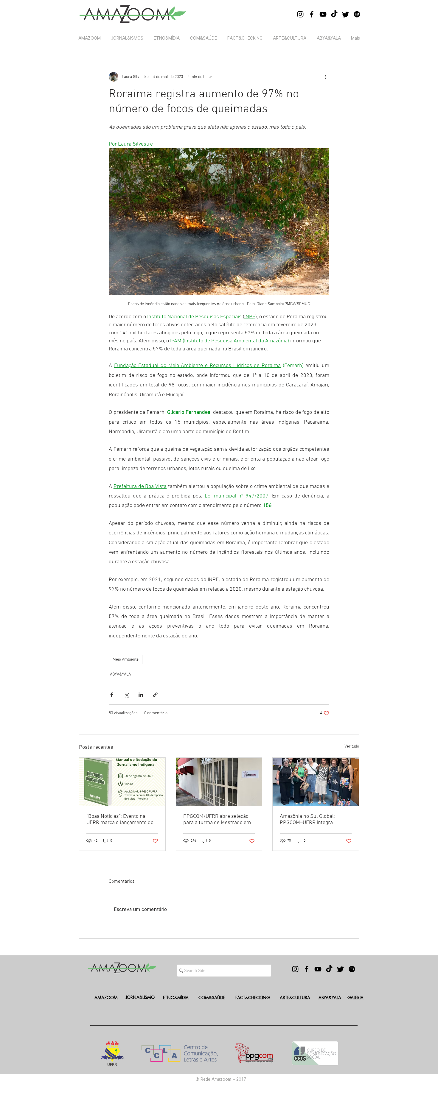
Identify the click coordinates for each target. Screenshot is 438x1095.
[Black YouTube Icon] (323, 14)
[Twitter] (345, 14)
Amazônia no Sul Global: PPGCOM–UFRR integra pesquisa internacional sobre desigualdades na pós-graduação (313, 819)
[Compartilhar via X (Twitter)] (126, 695)
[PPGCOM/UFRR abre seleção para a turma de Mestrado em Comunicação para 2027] (219, 782)
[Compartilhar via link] (155, 695)
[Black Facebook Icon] (311, 14)
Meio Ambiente (126, 659)
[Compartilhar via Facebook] (111, 695)
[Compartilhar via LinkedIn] (141, 695)
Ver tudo (351, 746)
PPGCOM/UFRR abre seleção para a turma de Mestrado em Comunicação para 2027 (217, 819)
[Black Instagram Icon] (300, 14)
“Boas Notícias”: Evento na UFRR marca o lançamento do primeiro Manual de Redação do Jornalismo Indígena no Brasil (119, 819)
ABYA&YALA (120, 674)
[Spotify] (357, 14)
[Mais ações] (325, 76)
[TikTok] (334, 14)
